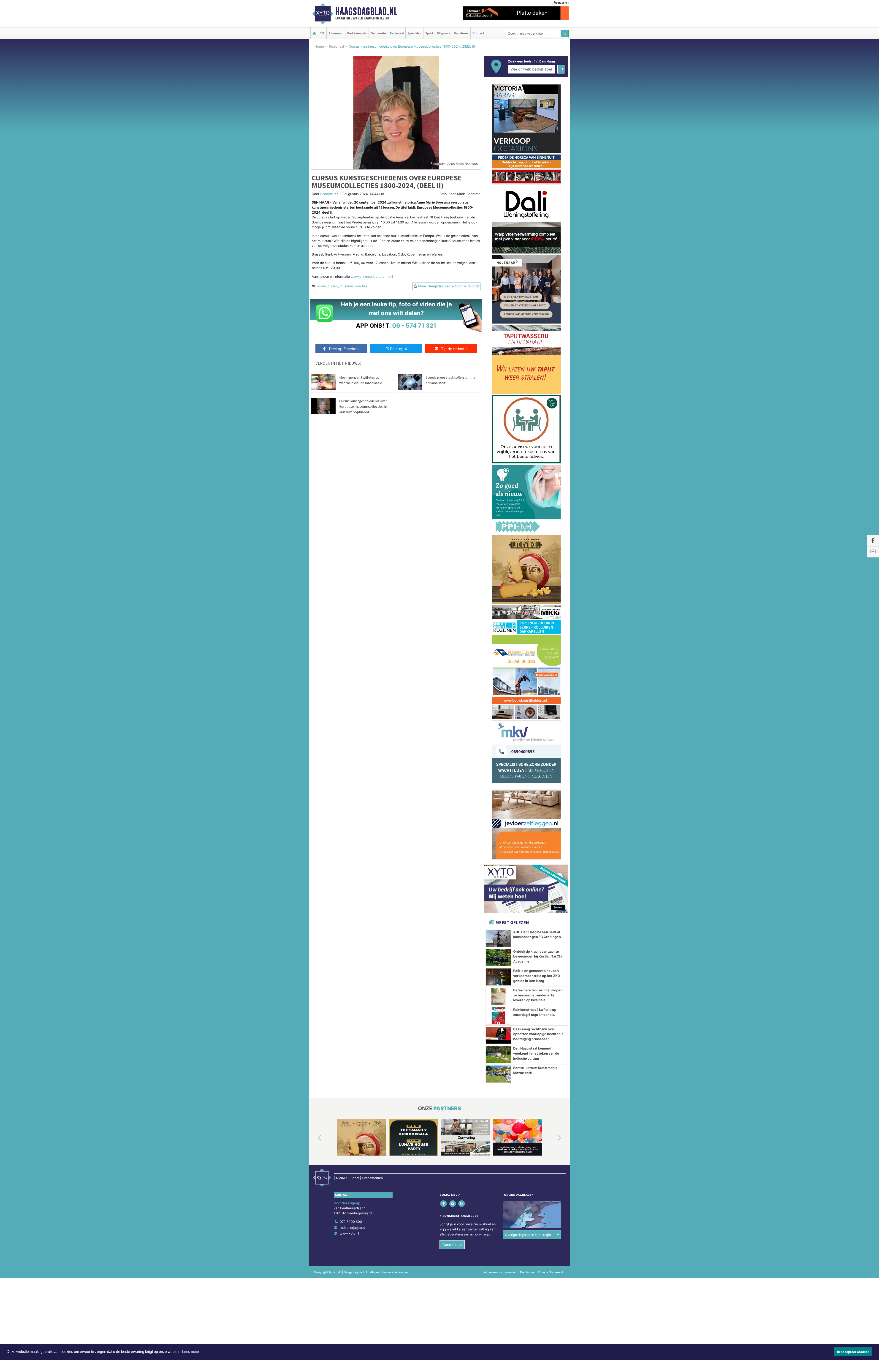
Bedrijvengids (357, 33)
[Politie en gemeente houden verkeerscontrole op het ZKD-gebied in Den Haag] (498, 436)
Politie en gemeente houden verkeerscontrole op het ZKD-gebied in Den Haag (537, 435)
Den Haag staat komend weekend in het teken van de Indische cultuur (536, 513)
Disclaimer (527, 732)
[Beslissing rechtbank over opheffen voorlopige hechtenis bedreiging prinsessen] (498, 495)
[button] (314, 598)
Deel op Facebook (345, 348)
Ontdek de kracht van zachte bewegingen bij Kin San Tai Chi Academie (537, 416)
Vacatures (461, 33)
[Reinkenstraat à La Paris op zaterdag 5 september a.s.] (498, 475)
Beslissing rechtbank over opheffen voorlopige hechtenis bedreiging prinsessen (538, 493)
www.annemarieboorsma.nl (372, 276)
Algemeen (335, 33)
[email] (873, 551)
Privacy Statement (550, 732)
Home (319, 46)
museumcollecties (353, 286)
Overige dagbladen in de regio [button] (528, 694)
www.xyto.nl (349, 693)
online (321, 286)
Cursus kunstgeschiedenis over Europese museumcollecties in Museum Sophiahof (363, 406)
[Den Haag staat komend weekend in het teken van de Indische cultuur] (498, 514)
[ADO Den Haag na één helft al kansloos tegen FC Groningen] (498, 398)
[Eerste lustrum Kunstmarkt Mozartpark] (498, 533)
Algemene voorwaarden (500, 732)
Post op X (398, 348)
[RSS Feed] (461, 663)
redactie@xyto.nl (352, 687)
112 (322, 33)
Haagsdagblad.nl (366, 11)
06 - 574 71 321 (414, 325)
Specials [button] (413, 33)
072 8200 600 (351, 681)
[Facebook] (444, 663)
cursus (333, 286)
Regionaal (397, 33)
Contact (478, 33)
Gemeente (378, 33)
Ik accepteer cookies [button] (853, 1352)
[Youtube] (452, 663)
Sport (429, 33)
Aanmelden (452, 704)
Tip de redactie (454, 348)
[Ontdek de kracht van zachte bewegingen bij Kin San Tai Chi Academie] (498, 417)
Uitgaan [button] (442, 33)
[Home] (314, 33)
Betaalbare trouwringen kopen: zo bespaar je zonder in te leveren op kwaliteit (538, 455)
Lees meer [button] (190, 1352)
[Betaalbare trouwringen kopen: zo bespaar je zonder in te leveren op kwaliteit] (498, 456)
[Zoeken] (565, 33)
